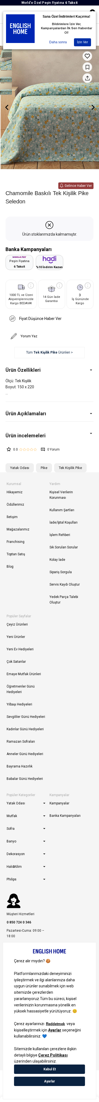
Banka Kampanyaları (65, 816)
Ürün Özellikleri (23, 370)
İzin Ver (82, 42)
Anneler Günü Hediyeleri (25, 754)
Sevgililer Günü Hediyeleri (26, 717)
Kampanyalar (59, 803)
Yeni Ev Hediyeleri (20, 649)
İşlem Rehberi (60, 535)
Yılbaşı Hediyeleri (19, 704)
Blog (10, 566)
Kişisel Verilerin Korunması (61, 495)
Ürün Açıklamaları (26, 413)
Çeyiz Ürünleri (17, 624)
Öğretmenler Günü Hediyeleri (21, 689)
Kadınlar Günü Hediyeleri (25, 729)
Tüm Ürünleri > (49, 352)
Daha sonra (58, 42)
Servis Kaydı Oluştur (65, 584)
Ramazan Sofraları (21, 741)
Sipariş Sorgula (61, 572)
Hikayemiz (15, 492)
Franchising (15, 542)
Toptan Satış (16, 554)
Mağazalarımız (18, 529)
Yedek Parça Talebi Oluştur (64, 599)
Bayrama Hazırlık (19, 766)
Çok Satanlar (16, 662)
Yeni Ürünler (16, 637)
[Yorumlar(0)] (50, 435)
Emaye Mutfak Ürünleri (24, 674)
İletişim (12, 517)
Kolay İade (57, 560)
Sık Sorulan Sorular (64, 547)
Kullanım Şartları (62, 510)
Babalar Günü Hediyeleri (25, 779)
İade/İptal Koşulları (64, 522)
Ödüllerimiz (15, 504)
